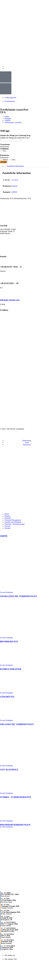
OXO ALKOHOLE (9, 769)
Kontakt (7, 528)
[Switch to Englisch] (6, 66)
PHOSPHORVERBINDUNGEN (15, 825)
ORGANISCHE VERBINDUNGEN (17, 724)
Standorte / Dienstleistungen (15, 524)
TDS (13, 160)
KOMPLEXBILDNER (10, 669)
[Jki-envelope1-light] (15, 434)
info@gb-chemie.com (10, 300)
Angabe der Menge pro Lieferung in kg (15, 138)
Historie (7, 516)
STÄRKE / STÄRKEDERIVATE (15, 797)
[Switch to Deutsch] (6, 68)
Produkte (8, 518)
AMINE (8, 120)
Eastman (14, 186)
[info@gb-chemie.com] (3, 293)
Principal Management (13, 520)
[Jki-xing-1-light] (27, 434)
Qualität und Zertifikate (13, 522)
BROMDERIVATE (9, 641)
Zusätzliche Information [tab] (15, 166)
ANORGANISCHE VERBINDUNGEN (18, 596)
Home (7, 514)
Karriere (7, 526)
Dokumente (4, 157)
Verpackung (4, 146)
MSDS (5, 160)
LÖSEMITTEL (7, 697)
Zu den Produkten (6, 592)
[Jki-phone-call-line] (3, 434)
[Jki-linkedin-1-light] (40, 434)
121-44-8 (14, 180)
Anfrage (3, 162)
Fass (4, 151)
